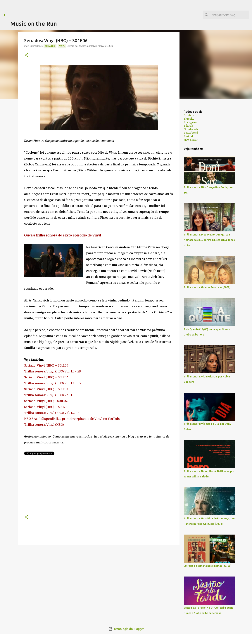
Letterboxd (191, 132)
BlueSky (189, 118)
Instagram (190, 122)
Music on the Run (33, 23)
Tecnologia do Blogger (128, 628)
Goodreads (191, 129)
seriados (50, 46)
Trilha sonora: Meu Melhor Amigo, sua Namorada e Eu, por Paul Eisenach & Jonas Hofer (209, 240)
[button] (26, 55)
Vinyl (62, 46)
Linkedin (189, 136)
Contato (189, 115)
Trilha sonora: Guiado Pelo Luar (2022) (207, 287)
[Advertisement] (77, 8)
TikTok (188, 125)
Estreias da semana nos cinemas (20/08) (207, 565)
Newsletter (191, 139)
